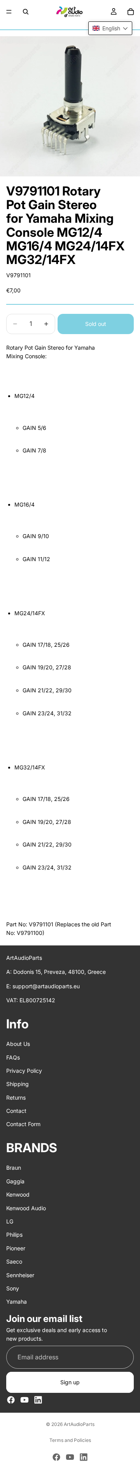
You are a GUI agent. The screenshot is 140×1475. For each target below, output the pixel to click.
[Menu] (9, 12)
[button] (110, 28)
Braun (13, 1167)
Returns (16, 1097)
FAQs (13, 1057)
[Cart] (130, 11)
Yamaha (16, 1301)
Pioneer (15, 1248)
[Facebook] (11, 1400)
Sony (12, 1288)
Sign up (70, 1382)
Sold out (95, 323)
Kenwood (18, 1194)
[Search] (25, 11)
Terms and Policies (70, 1440)
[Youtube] (24, 1400)
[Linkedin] (38, 1400)
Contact (16, 1110)
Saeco (14, 1261)
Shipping (17, 1084)
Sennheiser (20, 1274)
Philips (14, 1234)
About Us (18, 1043)
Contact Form (23, 1124)
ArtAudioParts (79, 1424)
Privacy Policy (24, 1070)
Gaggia (15, 1181)
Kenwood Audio (26, 1207)
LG (9, 1221)
